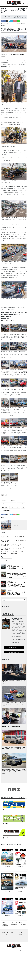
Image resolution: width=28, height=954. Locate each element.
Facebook (3, 20)
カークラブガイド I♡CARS (15, 23)
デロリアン (4, 507)
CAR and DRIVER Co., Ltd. (13, 950)
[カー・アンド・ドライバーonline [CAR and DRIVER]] (14, 3)
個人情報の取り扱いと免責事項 (7, 932)
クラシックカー (14, 500)
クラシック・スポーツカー (8, 504)
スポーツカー (21, 504)
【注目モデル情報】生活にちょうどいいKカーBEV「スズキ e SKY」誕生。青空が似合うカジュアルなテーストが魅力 (13, 703)
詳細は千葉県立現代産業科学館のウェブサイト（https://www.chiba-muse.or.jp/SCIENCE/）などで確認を (13, 54)
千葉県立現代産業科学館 (8, 510)
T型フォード (5, 500)
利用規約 (20, 932)
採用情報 (20, 934)
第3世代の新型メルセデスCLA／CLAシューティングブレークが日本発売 (14, 681)
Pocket (15, 20)
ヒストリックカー (15, 507)
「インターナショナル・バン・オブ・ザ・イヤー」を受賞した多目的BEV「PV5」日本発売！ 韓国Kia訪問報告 (14, 725)
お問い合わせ (7, 937)
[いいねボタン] (2, 495)
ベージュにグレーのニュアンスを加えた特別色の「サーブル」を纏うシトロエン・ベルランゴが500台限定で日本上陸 (14, 748)
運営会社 (7, 934)
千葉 (23, 507)
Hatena (11, 20)
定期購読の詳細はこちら (14, 652)
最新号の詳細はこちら (14, 647)
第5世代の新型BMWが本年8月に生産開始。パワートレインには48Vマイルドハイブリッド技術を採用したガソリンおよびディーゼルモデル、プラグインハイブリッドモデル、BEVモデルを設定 (14, 771)
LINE (19, 20)
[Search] (24, 600)
